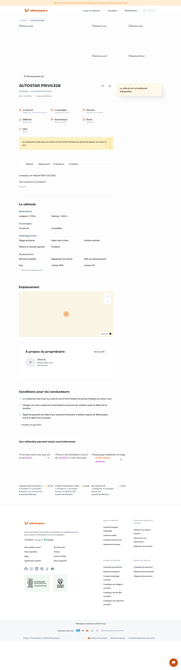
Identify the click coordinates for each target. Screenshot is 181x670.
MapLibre (104, 334)
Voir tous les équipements (32, 270)
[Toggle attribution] (110, 333)
